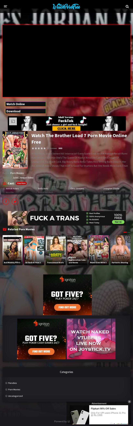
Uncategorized (15, 396)
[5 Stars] (44, 148)
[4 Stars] (41, 148)
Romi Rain (107, 192)
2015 (60, 148)
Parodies (12, 383)
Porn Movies (17, 173)
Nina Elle (10, 192)
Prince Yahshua (45, 192)
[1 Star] (32, 148)
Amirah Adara (12, 188)
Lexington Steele (111, 188)
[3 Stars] (38, 148)
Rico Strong (76, 192)
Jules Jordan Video (23, 177)
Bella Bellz (43, 188)
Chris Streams (77, 188)
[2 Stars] (35, 148)
